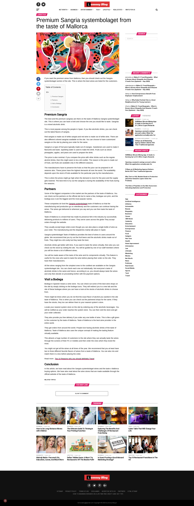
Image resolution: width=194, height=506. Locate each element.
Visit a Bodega (56, 103)
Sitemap (60, 491)
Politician (128, 263)
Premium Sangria (57, 96)
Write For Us (130, 10)
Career (127, 216)
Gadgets (128, 236)
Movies (127, 256)
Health (127, 241)
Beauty (127, 209)
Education (128, 224)
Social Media (129, 268)
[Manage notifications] (5, 500)
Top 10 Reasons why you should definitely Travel (74, 359)
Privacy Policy (70, 491)
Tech (98, 10)
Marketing (129, 253)
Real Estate (117, 10)
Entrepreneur (130, 229)
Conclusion (55, 107)
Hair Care (128, 238)
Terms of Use (84, 491)
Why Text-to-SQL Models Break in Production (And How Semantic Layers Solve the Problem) (141, 179)
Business (74, 10)
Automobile (129, 206)
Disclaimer (95, 491)
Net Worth (63, 10)
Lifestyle (106, 10)
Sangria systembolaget (78, 204)
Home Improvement (132, 243)
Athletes (128, 204)
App (126, 199)
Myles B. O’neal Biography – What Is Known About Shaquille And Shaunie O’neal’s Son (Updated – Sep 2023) (141, 79)
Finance (128, 231)
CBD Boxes (129, 219)
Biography (128, 211)
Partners (55, 100)
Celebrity (128, 221)
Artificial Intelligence (132, 201)
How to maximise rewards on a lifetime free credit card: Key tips (98, 494)
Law (126, 248)
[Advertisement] (141, 55)
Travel (127, 276)
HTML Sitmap (132, 491)
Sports (127, 271)
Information (129, 246)
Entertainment (87, 10)
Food (127, 234)
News (127, 261)
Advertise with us (109, 491)
